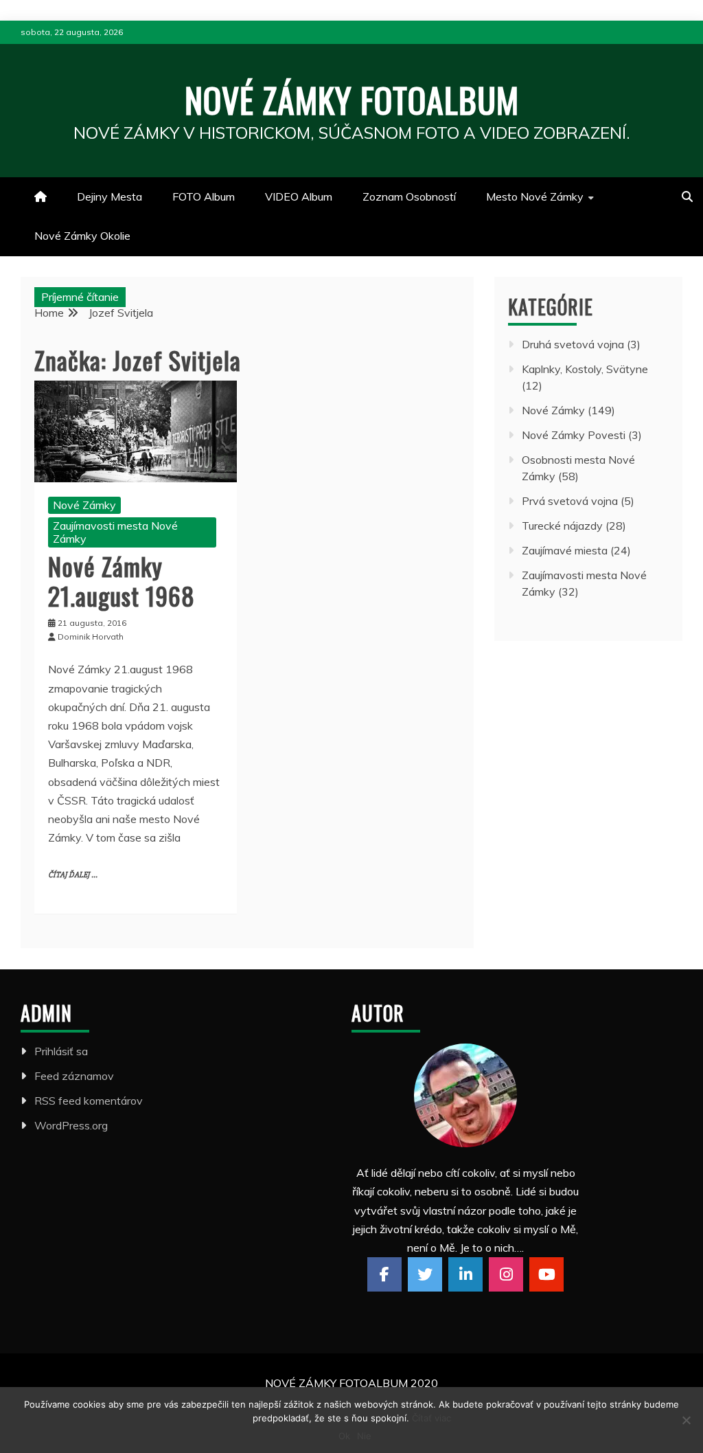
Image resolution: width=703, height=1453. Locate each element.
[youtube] (546, 1274)
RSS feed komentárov (88, 1100)
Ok (344, 1435)
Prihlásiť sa (61, 1051)
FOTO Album (203, 196)
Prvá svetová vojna (570, 501)
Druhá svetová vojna (573, 344)
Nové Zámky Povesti (573, 435)
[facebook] (384, 1274)
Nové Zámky (84, 505)
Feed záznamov (74, 1076)
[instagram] (506, 1274)
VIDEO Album (298, 196)
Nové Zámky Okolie (82, 236)
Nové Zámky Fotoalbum (352, 99)
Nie (364, 1435)
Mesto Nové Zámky (535, 196)
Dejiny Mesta (109, 196)
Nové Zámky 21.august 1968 (121, 580)
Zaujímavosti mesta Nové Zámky (115, 532)
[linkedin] (465, 1274)
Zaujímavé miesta (565, 550)
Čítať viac (431, 1417)
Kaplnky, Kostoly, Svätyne (585, 369)
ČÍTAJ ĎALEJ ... (72, 875)
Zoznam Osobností (409, 196)
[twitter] (425, 1274)
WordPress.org (71, 1125)
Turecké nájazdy (562, 525)
